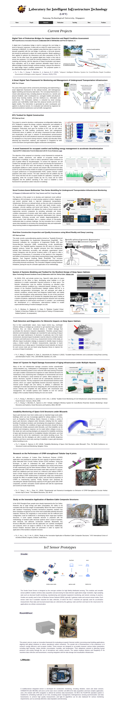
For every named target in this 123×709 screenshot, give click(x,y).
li (58, 193)
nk (59, 193)
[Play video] (91, 282)
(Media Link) (70, 274)
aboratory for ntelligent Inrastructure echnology (68, 9)
